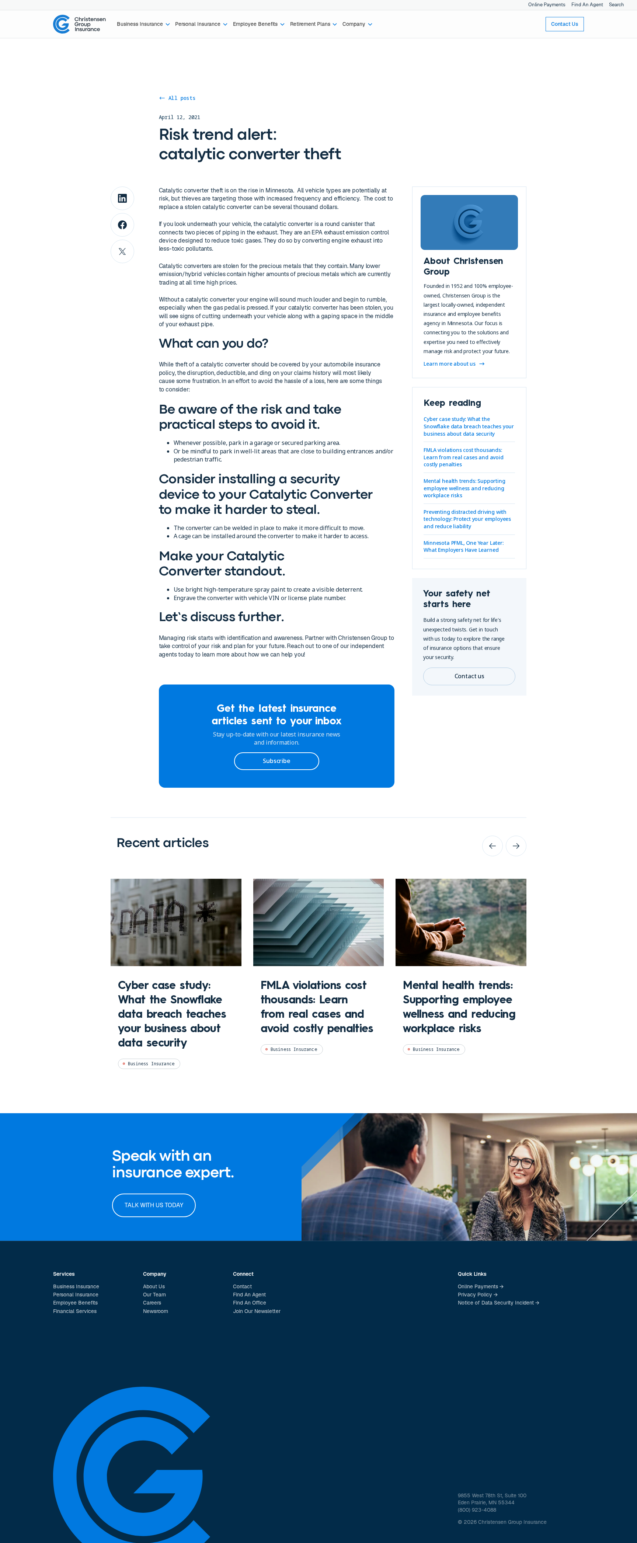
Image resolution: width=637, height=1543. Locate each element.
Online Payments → (481, 1286)
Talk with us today (154, 1205)
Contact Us (564, 24)
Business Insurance (76, 1286)
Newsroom (155, 1311)
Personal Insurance (75, 1294)
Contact (242, 1286)
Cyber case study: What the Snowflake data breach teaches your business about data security (469, 426)
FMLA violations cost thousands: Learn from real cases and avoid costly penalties (463, 457)
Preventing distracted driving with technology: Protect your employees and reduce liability (467, 519)
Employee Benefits (75, 1302)
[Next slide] (516, 846)
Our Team (154, 1294)
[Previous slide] (492, 846)
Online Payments (546, 4)
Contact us (469, 676)
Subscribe (276, 761)
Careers (152, 1302)
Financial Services (75, 1311)
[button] (143, 24)
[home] (79, 24)
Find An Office (249, 1302)
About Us (154, 1286)
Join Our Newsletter (257, 1311)
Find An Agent (587, 4)
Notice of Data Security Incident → (498, 1302)
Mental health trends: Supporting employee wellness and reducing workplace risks (464, 488)
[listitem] (176, 980)
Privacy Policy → (478, 1294)
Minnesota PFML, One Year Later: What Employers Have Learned (463, 546)
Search (616, 4)
